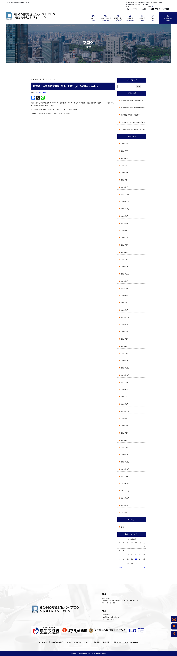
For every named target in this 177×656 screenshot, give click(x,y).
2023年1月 (124, 360)
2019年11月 (125, 491)
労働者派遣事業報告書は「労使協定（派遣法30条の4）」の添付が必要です (133, 129)
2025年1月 (124, 266)
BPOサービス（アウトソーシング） (118, 18)
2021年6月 (124, 433)
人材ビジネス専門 (105, 18)
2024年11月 (125, 274)
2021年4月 (124, 440)
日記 (122, 527)
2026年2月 (124, 180)
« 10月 (120, 567)
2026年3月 (124, 172)
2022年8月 (124, 389)
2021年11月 (125, 411)
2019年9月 (124, 505)
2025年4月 (124, 252)
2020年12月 (125, 462)
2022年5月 (124, 404)
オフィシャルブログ (153, 18)
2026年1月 (124, 187)
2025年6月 (124, 238)
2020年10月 (125, 469)
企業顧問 (130, 18)
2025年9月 (124, 216)
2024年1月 (124, 310)
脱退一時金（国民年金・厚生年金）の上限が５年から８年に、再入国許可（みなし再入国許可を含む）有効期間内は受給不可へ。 (133, 107)
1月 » (144, 567)
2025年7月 (124, 230)
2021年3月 (124, 447)
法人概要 (142, 18)
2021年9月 (124, 418)
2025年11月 (125, 201)
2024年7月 (124, 288)
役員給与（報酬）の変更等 (130, 115)
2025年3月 (124, 259)
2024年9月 (124, 281)
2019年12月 (125, 483)
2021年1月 (124, 454)
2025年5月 (124, 245)
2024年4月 (124, 295)
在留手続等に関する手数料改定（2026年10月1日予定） (133, 100)
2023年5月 (124, 346)
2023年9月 (124, 332)
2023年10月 (125, 324)
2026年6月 (124, 158)
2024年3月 (124, 303)
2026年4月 (124, 165)
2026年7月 (124, 151)
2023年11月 (125, 317)
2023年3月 (124, 353)
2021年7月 (124, 426)
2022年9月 (124, 382)
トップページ (93, 18)
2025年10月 (125, 209)
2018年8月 (124, 512)
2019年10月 (125, 498)
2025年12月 (125, 194)
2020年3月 (124, 476)
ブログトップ (132, 80)
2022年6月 (124, 397)
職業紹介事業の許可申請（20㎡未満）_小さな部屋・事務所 (65, 86)
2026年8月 (124, 144)
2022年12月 (125, 368)
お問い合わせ (168, 18)
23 (136, 559)
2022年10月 (125, 375)
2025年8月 (124, 223)
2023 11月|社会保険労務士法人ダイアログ (17, 2)
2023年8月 (124, 339)
